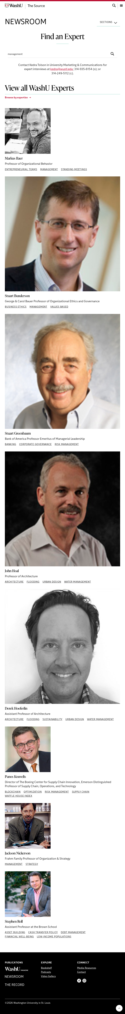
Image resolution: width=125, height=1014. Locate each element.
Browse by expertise (16, 97)
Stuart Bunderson (17, 296)
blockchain (13, 792)
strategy (32, 864)
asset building (15, 932)
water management (77, 582)
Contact (81, 972)
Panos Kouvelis (15, 777)
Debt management (73, 932)
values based (59, 307)
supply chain (80, 792)
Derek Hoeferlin (16, 708)
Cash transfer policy (43, 932)
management (49, 169)
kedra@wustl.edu (61, 69)
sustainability (52, 719)
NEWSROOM (25, 22)
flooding (33, 582)
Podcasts (46, 972)
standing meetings (74, 169)
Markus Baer (14, 158)
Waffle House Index (18, 796)
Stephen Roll (14, 921)
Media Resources (86, 968)
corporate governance (35, 444)
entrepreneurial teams (21, 169)
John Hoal (12, 571)
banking (10, 444)
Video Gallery (48, 976)
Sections (106, 22)
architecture (14, 582)
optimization (33, 792)
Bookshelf (46, 968)
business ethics (16, 307)
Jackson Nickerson (17, 853)
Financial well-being (19, 937)
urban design (52, 582)
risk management (67, 444)
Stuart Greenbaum (18, 433)
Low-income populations (54, 937)
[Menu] (121, 5)
